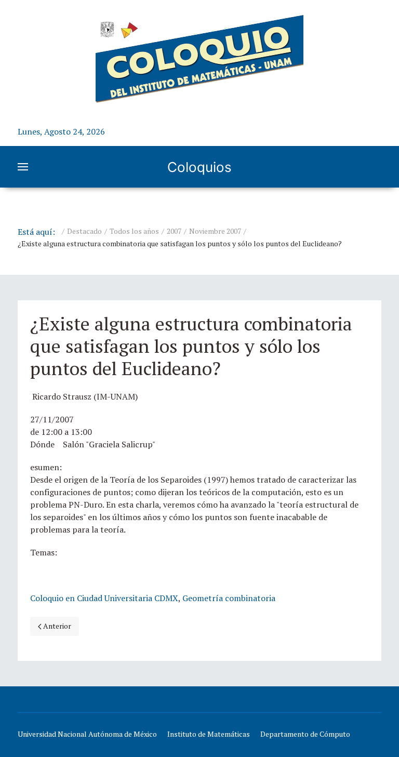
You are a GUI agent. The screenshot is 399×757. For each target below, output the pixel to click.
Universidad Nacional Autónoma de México (87, 734)
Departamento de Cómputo (305, 734)
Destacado (84, 231)
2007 (174, 231)
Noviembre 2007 (215, 231)
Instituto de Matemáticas (208, 734)
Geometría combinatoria (228, 598)
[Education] (199, 58)
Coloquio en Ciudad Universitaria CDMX (104, 598)
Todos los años (134, 231)
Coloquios (199, 167)
